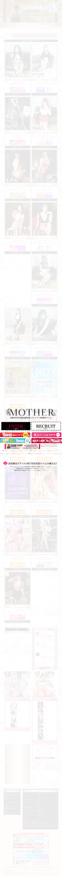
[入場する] (46, 426)
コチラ (32, 470)
